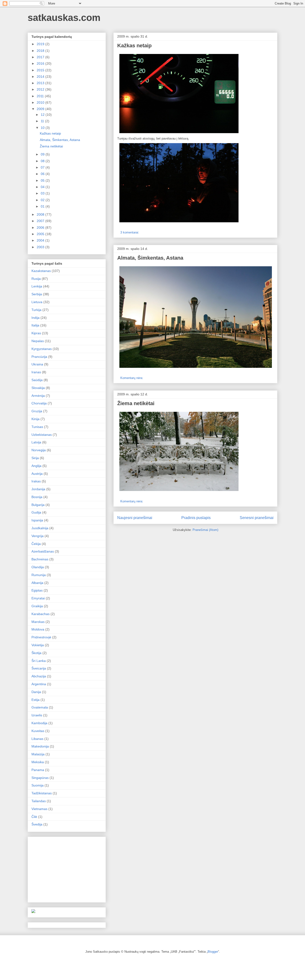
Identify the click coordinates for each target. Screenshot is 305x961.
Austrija (37, 474)
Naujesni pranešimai (134, 518)
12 (43, 114)
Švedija (36, 824)
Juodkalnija (39, 528)
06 (43, 174)
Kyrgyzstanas (41, 349)
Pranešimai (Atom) (205, 530)
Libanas (37, 739)
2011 (41, 96)
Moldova (37, 629)
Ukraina (37, 364)
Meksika (37, 762)
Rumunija (38, 575)
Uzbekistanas (41, 435)
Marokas (38, 622)
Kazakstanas (41, 271)
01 (43, 206)
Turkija (36, 310)
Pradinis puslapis (196, 518)
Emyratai (38, 598)
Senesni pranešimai (257, 518)
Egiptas (37, 590)
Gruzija (36, 411)
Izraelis (36, 715)
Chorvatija (39, 403)
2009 (41, 109)
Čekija (36, 544)
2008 (41, 214)
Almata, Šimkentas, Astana (150, 258)
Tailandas (38, 801)
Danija (36, 692)
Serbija (36, 294)
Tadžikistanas (41, 793)
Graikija (37, 606)
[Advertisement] (67, 868)
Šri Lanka (38, 661)
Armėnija (38, 396)
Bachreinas (39, 559)
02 (43, 200)
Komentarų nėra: (132, 378)
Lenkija (36, 286)
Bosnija (36, 497)
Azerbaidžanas (42, 551)
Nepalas (37, 341)
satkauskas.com (64, 17)
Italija (35, 325)
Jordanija (38, 489)
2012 (41, 89)
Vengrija (37, 536)
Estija (35, 700)
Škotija (36, 653)
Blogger (213, 951)
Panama (37, 770)
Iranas (36, 372)
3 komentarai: (130, 232)
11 (43, 121)
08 (43, 161)
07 (43, 167)
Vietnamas (39, 809)
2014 (41, 76)
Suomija (37, 785)
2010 (41, 102)
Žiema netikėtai (135, 403)
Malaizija (38, 754)
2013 (41, 83)
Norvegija (38, 450)
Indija (35, 318)
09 (43, 154)
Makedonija (40, 746)
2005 (41, 234)
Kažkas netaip (134, 46)
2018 (41, 51)
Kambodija (39, 723)
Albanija (37, 583)
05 (43, 180)
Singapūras (40, 778)
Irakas (36, 481)
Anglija (36, 466)
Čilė (34, 817)
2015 (41, 70)
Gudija (36, 512)
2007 (41, 221)
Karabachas (40, 614)
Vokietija (37, 645)
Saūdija (37, 380)
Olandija (37, 567)
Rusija (36, 279)
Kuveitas (37, 731)
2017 (41, 57)
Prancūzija (39, 357)
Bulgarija (38, 505)
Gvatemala (39, 707)
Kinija (35, 419)
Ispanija (37, 520)
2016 (41, 63)
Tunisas (37, 427)
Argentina (38, 684)
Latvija (36, 442)
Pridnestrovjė (41, 637)
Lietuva (36, 302)
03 (43, 193)
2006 (41, 227)
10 (43, 128)
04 (43, 187)
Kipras (36, 333)
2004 (41, 240)
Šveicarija (38, 668)
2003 (41, 247)
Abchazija (38, 676)
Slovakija (38, 388)
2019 (41, 44)
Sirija (35, 458)
